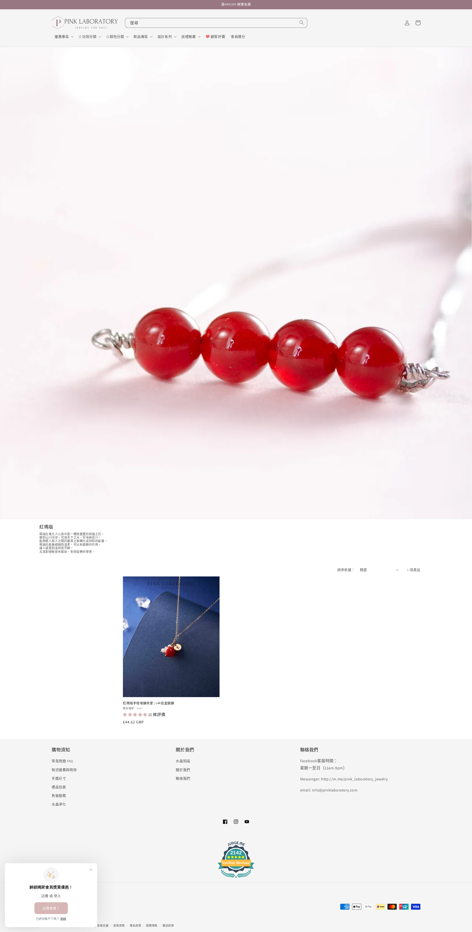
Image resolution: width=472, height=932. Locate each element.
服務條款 (152, 925)
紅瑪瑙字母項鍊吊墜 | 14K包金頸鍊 (148, 703)
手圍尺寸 (59, 778)
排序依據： (346, 570)
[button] (63, 36)
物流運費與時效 (64, 770)
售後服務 (59, 795)
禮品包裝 (59, 787)
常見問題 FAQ (62, 761)
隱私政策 (135, 925)
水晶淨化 (59, 804)
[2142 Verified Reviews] (236, 878)
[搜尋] (301, 22)
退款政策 (119, 925)
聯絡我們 (183, 778)
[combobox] (216, 23)
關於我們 (183, 770)
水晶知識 (183, 761)
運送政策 (168, 925)
